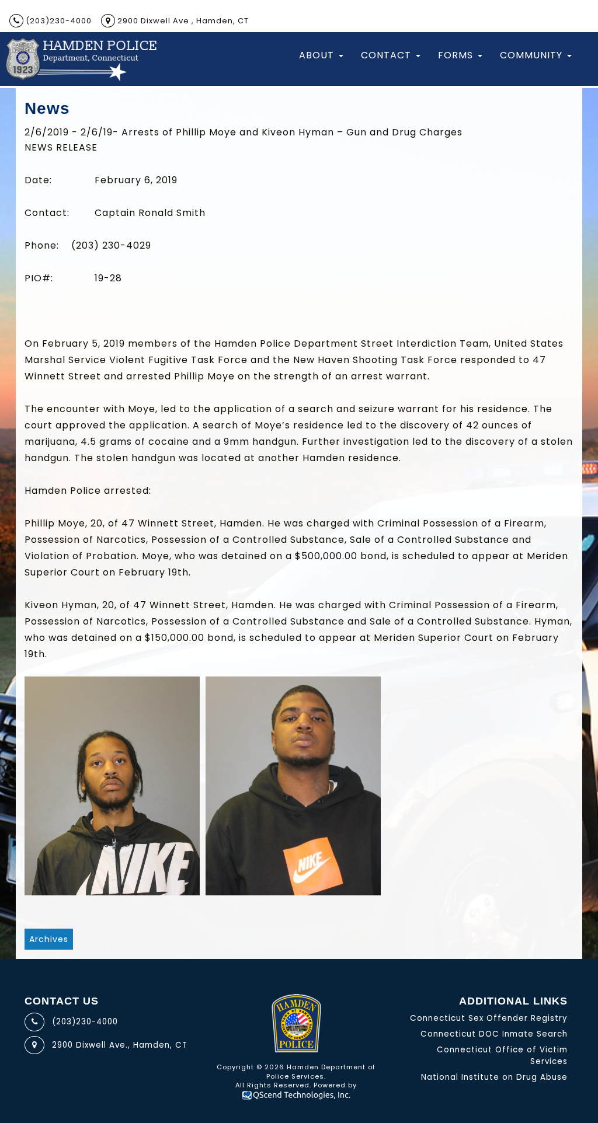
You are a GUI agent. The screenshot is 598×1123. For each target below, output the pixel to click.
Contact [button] (386, 55)
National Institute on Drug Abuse (494, 1077)
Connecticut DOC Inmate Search (494, 1034)
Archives (48, 939)
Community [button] (531, 55)
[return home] (81, 59)
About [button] (316, 55)
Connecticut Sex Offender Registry (489, 1018)
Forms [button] (455, 55)
